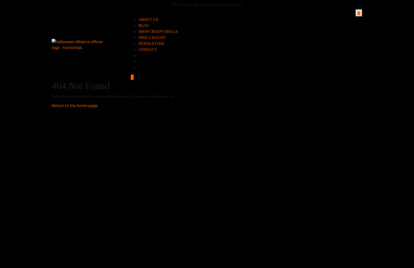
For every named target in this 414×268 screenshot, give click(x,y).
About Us (148, 20)
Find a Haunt (152, 38)
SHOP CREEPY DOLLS (158, 32)
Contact (147, 50)
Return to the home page (75, 105)
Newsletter (151, 44)
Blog (143, 26)
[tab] (359, 13)
